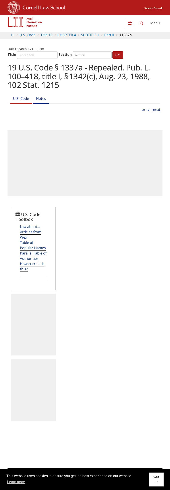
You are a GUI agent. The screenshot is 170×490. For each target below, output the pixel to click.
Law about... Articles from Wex (30, 232)
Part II (109, 34)
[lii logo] (25, 22)
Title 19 (46, 34)
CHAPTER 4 (67, 34)
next (156, 109)
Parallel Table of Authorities (33, 256)
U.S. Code (27, 34)
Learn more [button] (16, 482)
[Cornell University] (14, 7)
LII (12, 34)
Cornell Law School (42, 7)
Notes (41, 98)
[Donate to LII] (130, 23)
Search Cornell (153, 8)
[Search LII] (141, 23)
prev (145, 109)
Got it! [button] (156, 479)
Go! (117, 55)
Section (65, 54)
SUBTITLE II (90, 34)
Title (12, 54)
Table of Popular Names (33, 245)
